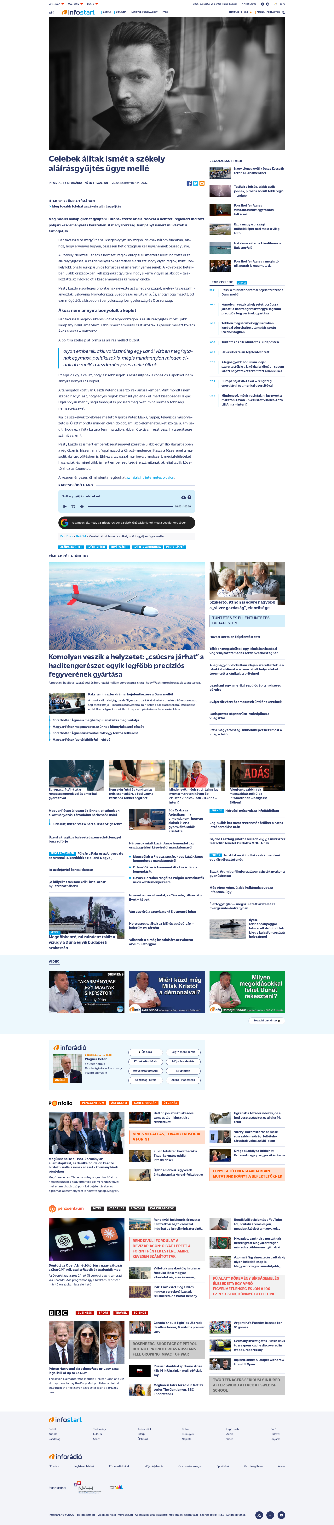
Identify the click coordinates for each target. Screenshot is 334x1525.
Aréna (281, 1466)
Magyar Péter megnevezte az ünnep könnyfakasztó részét (98, 727)
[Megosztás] (189, 497)
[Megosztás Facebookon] (189, 183)
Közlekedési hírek (119, 1466)
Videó (229, 1439)
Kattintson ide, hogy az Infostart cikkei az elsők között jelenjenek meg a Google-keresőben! (129, 523)
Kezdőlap (66, 536)
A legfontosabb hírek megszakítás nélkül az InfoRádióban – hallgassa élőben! (249, 796)
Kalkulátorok (162, 1208)
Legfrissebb (233, 1429)
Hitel (97, 1208)
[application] (126, 506)
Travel (121, 1312)
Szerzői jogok (208, 1515)
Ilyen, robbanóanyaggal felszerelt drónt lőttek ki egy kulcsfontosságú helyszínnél (267, 929)
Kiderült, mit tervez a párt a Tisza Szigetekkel (88, 824)
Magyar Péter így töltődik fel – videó (81, 740)
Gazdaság (54, 1439)
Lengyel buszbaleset (144, 12)
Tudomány (99, 1429)
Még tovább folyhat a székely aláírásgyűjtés (86, 206)
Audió (229, 1434)
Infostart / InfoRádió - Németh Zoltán (78, 183)
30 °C (281, 4)
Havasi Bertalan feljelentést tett (235, 637)
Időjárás (275, 1439)
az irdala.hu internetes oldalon (150, 478)
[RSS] (259, 1515)
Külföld (53, 1434)
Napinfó (187, 1439)
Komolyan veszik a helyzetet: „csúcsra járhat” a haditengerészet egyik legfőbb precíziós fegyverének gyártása (126, 666)
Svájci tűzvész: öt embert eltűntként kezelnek (246, 702)
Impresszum (125, 1515)
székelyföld (96, 547)
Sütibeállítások (235, 1515)
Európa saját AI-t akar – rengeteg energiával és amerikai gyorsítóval (73, 794)
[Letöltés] (183, 497)
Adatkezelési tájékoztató (151, 1515)
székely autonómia (147, 547)
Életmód (143, 1439)
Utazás (137, 1208)
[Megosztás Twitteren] (196, 183)
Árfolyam (119, 1103)
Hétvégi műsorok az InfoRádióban (252, 811)
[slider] (130, 506)
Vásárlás (116, 1208)
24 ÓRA (242, 283)
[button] (64, 506)
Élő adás (146, 1052)
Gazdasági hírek (253, 1466)
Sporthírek (223, 1466)
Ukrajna (121, 12)
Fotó (273, 1429)
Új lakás (170, 1103)
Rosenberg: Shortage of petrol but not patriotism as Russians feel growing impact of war (165, 1349)
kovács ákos (119, 547)
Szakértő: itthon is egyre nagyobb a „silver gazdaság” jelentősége (242, 605)
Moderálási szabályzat (183, 1515)
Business (85, 1312)
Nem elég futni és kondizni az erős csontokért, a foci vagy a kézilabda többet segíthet (131, 794)
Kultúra (97, 1434)
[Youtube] (281, 1515)
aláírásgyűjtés (71, 547)
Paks (165, 12)
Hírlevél (275, 1434)
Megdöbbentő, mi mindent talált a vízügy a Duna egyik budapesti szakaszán (82, 942)
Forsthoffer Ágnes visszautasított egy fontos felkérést (95, 733)
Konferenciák (145, 1103)
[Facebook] (270, 1515)
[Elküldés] (202, 183)
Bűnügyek (188, 1434)
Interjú (142, 1434)
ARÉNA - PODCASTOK (268, 12)
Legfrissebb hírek (84, 1466)
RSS (221, 1515)
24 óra (107, 12)
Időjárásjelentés (154, 1466)
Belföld (81, 536)
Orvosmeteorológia (190, 1466)
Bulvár (186, 1429)
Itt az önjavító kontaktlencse (71, 870)
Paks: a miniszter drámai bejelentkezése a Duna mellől (130, 694)
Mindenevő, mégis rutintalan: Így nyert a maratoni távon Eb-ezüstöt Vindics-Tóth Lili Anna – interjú (193, 796)
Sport (103, 1312)
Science (140, 1312)
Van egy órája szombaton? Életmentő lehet (162, 912)
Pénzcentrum (93, 1103)
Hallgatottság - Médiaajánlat (96, 1515)
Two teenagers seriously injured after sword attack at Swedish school (246, 1385)
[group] (81, 506)
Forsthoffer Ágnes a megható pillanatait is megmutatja (96, 720)
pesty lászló (175, 547)
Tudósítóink (145, 1429)
